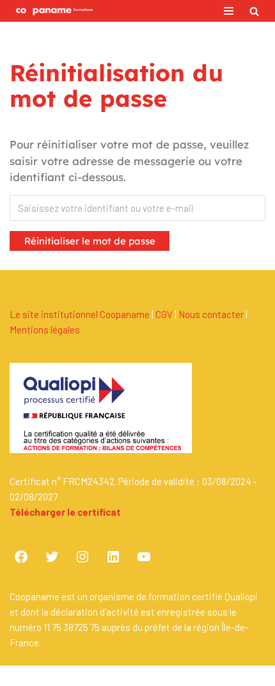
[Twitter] (51, 556)
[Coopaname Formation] (51, 10)
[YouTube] (143, 556)
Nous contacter (211, 314)
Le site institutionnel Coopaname (80, 314)
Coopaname (180, 676)
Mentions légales (45, 329)
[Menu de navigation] (228, 11)
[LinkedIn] (113, 556)
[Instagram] (82, 556)
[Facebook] (21, 556)
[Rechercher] (254, 11)
